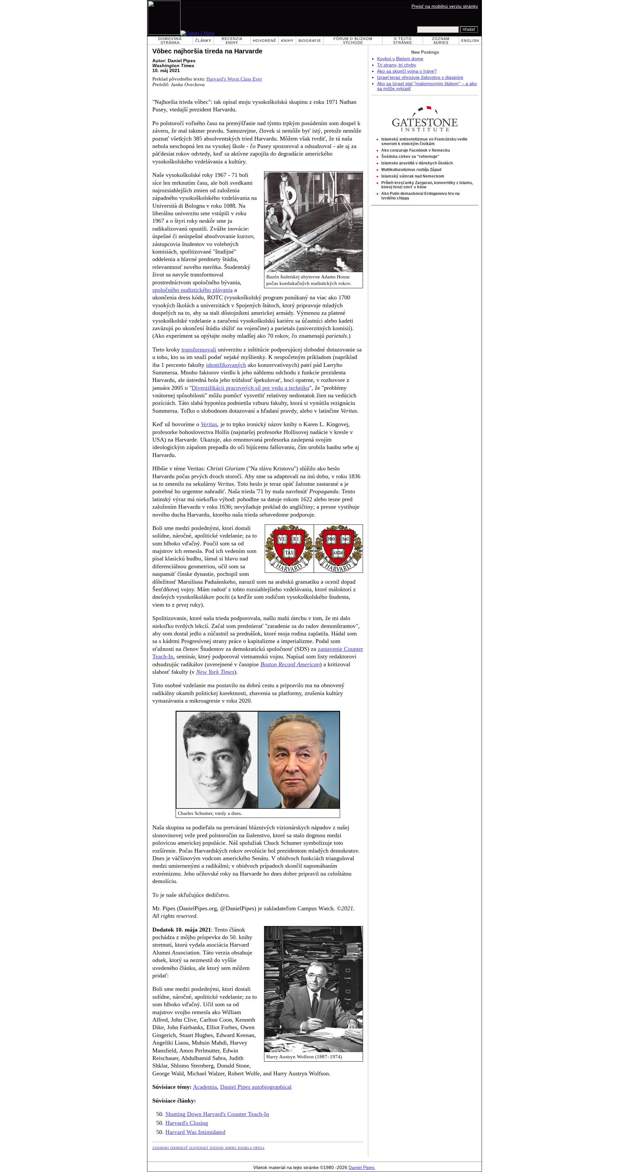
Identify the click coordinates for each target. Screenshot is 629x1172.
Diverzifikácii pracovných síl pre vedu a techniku (250, 388)
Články (203, 41)
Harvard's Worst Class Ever (234, 79)
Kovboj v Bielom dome (400, 58)
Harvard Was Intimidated (195, 1132)
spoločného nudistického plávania (192, 290)
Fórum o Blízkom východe (353, 41)
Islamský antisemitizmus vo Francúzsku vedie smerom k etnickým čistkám (424, 141)
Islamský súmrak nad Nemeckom (412, 176)
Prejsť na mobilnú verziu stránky (444, 6)
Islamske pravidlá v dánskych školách (417, 163)
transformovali (198, 349)
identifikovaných (226, 365)
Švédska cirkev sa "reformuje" (410, 156)
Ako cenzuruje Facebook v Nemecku (415, 150)
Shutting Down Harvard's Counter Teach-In (217, 1114)
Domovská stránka (169, 41)
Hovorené (264, 41)
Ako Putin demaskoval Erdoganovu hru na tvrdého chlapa (420, 195)
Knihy (287, 41)
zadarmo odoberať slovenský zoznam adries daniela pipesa (208, 1147)
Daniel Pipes (361, 1167)
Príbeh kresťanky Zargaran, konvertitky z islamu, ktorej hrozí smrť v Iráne (427, 185)
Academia (205, 1087)
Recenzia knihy (232, 41)
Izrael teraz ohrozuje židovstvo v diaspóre (420, 77)
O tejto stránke (402, 41)
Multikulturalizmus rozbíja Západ (411, 169)
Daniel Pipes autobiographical (256, 1087)
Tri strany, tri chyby (396, 65)
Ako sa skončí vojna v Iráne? (407, 71)
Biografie (309, 41)
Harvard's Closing (186, 1123)
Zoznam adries (440, 41)
